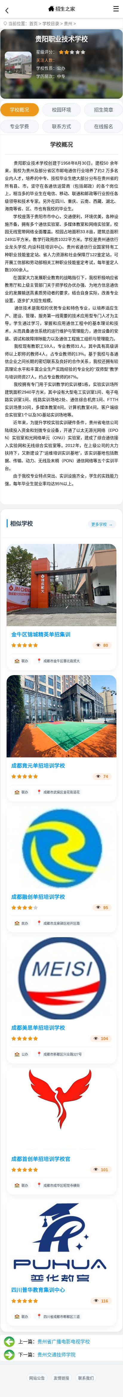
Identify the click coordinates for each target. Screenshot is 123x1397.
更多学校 (99, 524)
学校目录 (50, 23)
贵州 (68, 23)
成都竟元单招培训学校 (38, 766)
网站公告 (37, 1378)
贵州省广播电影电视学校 (63, 1341)
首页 (33, 23)
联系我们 (86, 1378)
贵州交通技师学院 (56, 1354)
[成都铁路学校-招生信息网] (61, 9)
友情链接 (61, 1378)
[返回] (6, 10)
